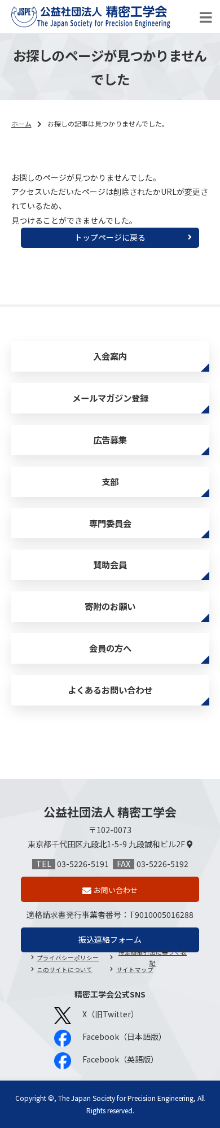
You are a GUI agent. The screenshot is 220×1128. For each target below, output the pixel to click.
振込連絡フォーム (110, 939)
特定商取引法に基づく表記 (152, 958)
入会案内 (110, 356)
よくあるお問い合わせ (110, 689)
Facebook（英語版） (120, 1059)
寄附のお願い (110, 606)
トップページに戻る (110, 237)
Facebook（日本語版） (124, 1036)
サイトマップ (134, 969)
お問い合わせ (116, 890)
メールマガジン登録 (110, 397)
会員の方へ (110, 648)
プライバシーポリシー (68, 957)
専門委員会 (110, 523)
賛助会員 (110, 564)
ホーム (21, 123)
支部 (110, 481)
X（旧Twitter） (110, 1014)
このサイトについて (65, 969)
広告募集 (110, 439)
